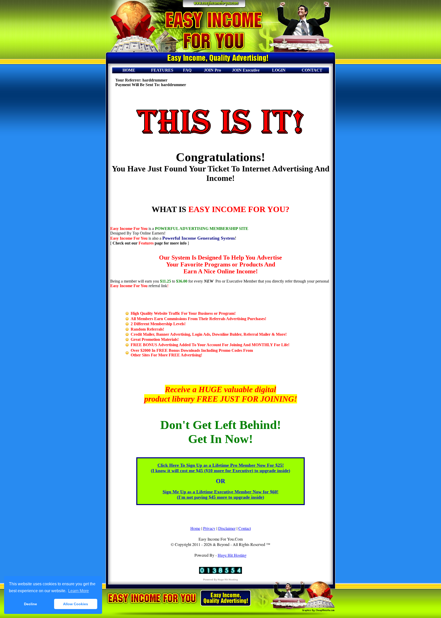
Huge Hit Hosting (232, 555)
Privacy (209, 528)
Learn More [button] (78, 591)
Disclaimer (227, 528)
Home (195, 528)
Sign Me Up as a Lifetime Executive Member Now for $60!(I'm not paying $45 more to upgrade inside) (220, 494)
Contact (244, 528)
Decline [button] (30, 604)
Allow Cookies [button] (75, 604)
